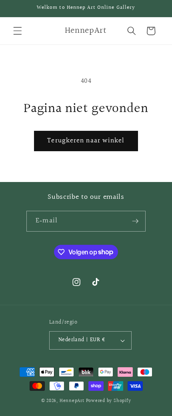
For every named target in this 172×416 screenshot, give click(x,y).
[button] (17, 30)
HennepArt (72, 401)
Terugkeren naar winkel (85, 141)
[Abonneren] (135, 221)
